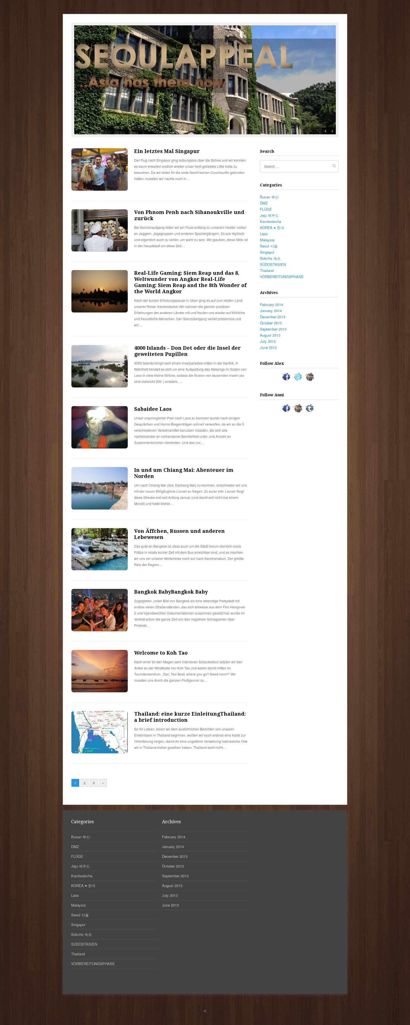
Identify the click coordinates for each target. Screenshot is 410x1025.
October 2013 (271, 323)
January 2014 (271, 310)
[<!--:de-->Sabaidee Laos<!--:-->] (99, 447)
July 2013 (268, 341)
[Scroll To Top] (205, 1011)
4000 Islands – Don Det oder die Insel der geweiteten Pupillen (187, 351)
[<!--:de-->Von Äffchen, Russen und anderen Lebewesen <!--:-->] (99, 568)
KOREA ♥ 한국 (272, 227)
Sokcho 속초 (270, 258)
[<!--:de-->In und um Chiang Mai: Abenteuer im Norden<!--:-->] (99, 508)
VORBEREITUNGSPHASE (282, 276)
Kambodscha (270, 221)
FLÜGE (266, 209)
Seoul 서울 (269, 246)
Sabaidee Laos (153, 409)
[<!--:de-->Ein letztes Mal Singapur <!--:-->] (99, 189)
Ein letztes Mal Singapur (167, 151)
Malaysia (267, 239)
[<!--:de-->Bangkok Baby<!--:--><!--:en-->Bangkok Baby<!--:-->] (99, 629)
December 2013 (272, 316)
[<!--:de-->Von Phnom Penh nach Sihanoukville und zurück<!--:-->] (99, 249)
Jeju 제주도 (269, 215)
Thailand (267, 270)
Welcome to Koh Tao (161, 653)
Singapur (267, 252)
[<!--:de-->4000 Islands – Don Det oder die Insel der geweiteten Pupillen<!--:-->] (99, 385)
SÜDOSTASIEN (273, 264)
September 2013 (273, 329)
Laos (264, 233)
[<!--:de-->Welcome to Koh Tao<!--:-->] (99, 690)
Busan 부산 (269, 197)
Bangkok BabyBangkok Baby (171, 592)
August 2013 (270, 335)
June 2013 (268, 347)
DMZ (264, 203)
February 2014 (271, 304)
